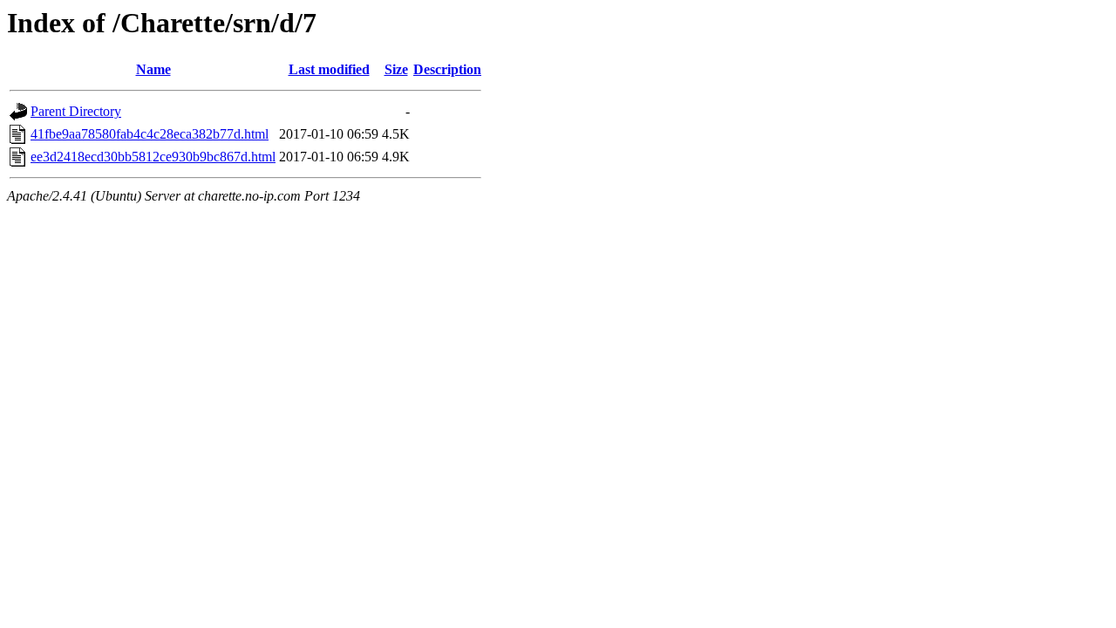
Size (396, 69)
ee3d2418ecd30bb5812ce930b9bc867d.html (153, 156)
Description (447, 69)
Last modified (329, 69)
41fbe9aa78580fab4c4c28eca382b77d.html (150, 133)
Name (153, 69)
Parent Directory (76, 111)
